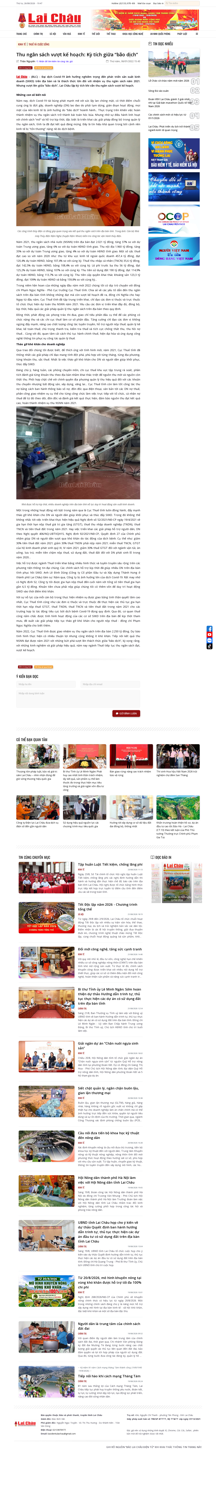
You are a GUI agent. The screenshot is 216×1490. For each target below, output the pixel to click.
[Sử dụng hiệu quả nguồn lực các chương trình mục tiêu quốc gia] (84, 807)
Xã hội (53, 34)
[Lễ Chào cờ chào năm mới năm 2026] (174, 62)
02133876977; (59, 1429)
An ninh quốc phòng (160, 34)
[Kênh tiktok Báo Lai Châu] (209, 646)
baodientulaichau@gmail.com (62, 1433)
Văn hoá (67, 34)
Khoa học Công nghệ (133, 34)
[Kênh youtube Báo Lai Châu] (209, 635)
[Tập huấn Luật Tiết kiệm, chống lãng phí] (46, 877)
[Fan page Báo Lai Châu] (209, 629)
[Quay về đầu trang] (209, 1482)
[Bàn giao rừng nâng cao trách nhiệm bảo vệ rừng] (131, 756)
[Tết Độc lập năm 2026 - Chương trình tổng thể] (46, 917)
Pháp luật (182, 34)
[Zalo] (209, 640)
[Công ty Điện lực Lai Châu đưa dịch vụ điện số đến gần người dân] (38, 807)
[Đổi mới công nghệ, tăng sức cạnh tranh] (46, 962)
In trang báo (26, 68)
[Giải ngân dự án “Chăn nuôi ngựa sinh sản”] (46, 1056)
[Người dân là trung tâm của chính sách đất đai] (46, 1337)
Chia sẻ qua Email (44, 68)
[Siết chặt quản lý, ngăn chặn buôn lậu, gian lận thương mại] (46, 1101)
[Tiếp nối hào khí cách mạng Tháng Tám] (46, 1381)
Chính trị (38, 34)
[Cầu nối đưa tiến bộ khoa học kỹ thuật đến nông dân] (46, 1146)
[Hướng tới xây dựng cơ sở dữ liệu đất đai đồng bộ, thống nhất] (131, 807)
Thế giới (96, 34)
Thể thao (111, 34)
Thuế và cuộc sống (39, 44)
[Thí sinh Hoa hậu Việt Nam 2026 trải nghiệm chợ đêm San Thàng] (178, 756)
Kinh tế (81, 34)
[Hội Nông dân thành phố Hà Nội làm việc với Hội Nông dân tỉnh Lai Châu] (46, 1191)
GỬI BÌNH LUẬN (128, 713)
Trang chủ (21, 34)
